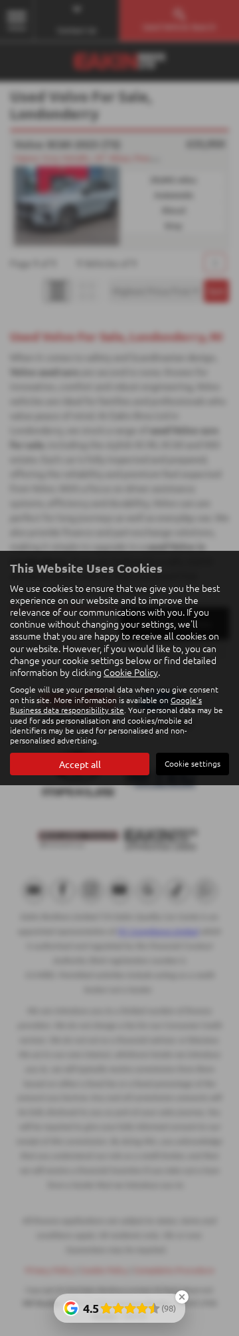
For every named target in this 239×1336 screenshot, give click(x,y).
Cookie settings (192, 763)
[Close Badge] (182, 1297)
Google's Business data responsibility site (106, 704)
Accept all (80, 764)
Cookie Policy (131, 672)
